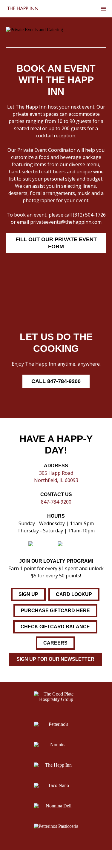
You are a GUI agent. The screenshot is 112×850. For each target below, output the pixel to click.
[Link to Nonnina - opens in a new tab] (56, 744)
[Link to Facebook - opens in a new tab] (71, 545)
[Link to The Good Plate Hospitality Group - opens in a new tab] (56, 699)
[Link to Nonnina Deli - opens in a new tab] (56, 806)
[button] (56, 381)
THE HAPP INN (23, 8)
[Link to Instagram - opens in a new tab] (42, 545)
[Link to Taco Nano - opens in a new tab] (56, 785)
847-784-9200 (56, 501)
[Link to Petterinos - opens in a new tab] (56, 724)
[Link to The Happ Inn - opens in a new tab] (56, 765)
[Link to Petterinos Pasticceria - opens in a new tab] (56, 826)
